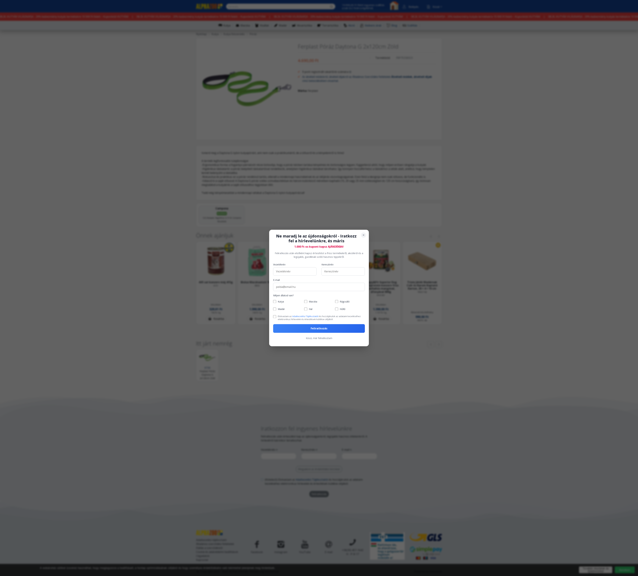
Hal (310, 309)
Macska (313, 301)
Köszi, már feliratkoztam (319, 338)
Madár (281, 309)
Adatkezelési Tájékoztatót (305, 316)
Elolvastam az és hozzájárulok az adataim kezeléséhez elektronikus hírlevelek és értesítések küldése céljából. (319, 318)
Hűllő (342, 309)
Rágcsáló (345, 301)
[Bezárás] (363, 235)
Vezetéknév (279, 264)
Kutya (281, 301)
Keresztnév (327, 264)
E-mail (276, 280)
